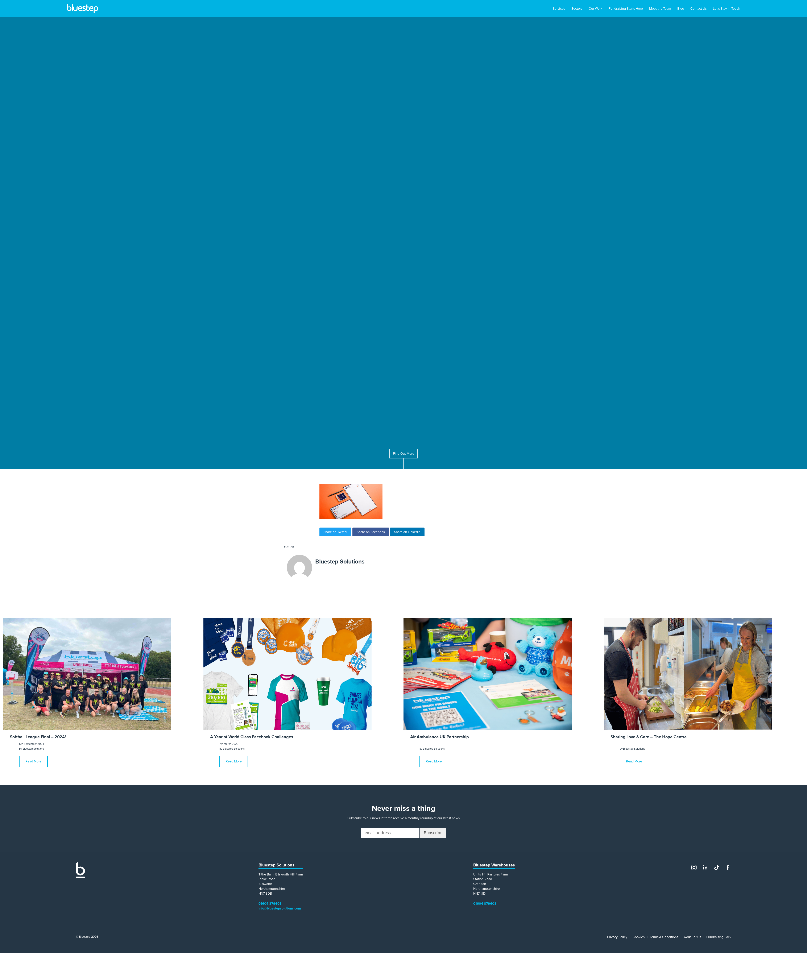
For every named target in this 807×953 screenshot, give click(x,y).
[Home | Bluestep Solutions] (83, 8)
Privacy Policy (617, 937)
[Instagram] (694, 867)
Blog (680, 9)
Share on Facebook (371, 532)
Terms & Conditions (664, 937)
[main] (403, 434)
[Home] (80, 877)
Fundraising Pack (718, 937)
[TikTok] (716, 867)
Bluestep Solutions (339, 561)
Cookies (639, 937)
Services (559, 9)
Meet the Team (660, 9)
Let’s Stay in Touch (726, 9)
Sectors (576, 9)
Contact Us (698, 9)
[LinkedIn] (705, 867)
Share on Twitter (335, 532)
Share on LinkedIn (407, 532)
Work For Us (692, 937)
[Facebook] (728, 867)
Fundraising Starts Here (626, 9)
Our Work (595, 9)
